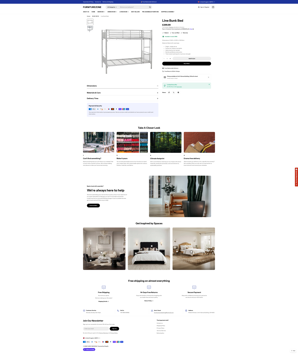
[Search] (150, 7)
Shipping (171, 27)
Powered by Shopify (103, 346)
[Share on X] (174, 92)
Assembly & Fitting (88, 2)
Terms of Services (103, 333)
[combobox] (129, 7)
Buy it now (187, 63)
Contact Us (98, 2)
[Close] (209, 84)
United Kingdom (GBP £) (206, 2)
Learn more (179, 86)
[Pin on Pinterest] (178, 92)
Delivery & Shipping (108, 2)
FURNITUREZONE (92, 7)
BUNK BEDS (95, 16)
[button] (296, 177)
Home (88, 16)
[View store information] (208, 77)
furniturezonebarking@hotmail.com (164, 312)
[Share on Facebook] (169, 92)
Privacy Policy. (114, 333)
